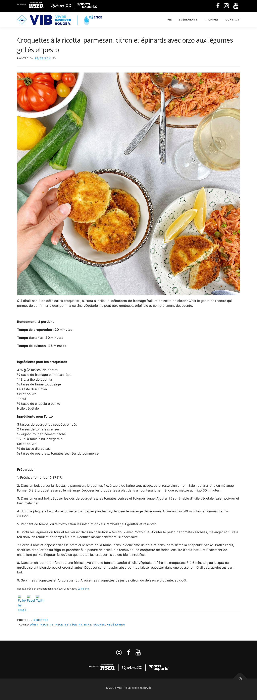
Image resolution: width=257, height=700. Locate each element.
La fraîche (83, 588)
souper (99, 624)
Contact (232, 19)
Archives (212, 19)
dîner (34, 624)
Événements (188, 19)
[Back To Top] (240, 678)
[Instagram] (119, 652)
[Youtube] (138, 652)
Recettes (41, 619)
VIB (169, 19)
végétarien (116, 624)
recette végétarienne (73, 624)
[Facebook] (218, 5)
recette (47, 624)
